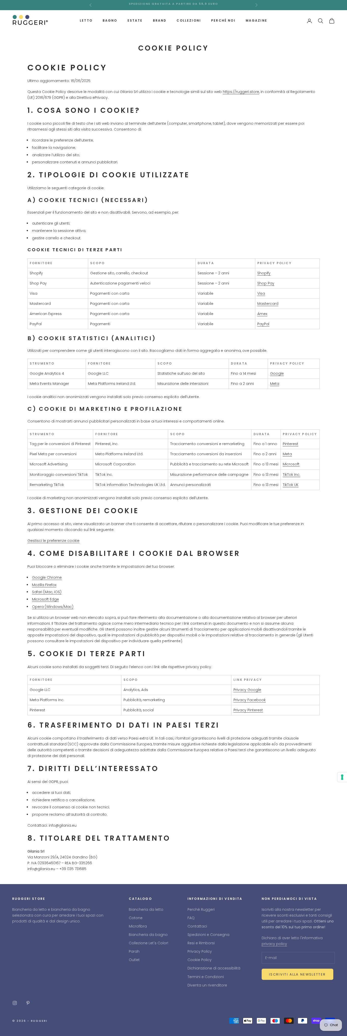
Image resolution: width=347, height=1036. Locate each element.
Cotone (136, 917)
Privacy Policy (199, 951)
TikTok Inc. (291, 474)
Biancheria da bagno (148, 934)
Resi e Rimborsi (201, 943)
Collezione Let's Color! (148, 943)
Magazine (256, 20)
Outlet (134, 959)
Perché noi (223, 20)
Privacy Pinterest (248, 710)
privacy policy (274, 943)
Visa (261, 293)
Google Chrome (47, 577)
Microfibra (138, 926)
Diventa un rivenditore (207, 985)
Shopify (264, 273)
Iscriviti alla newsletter (297, 974)
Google (277, 373)
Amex (262, 313)
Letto (86, 20)
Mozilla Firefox (44, 584)
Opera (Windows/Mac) (52, 606)
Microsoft (291, 464)
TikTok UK (290, 484)
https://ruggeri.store (241, 91)
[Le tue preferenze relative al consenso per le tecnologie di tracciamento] (342, 777)
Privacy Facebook (249, 699)
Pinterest (290, 443)
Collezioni (189, 20)
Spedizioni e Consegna (208, 934)
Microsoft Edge (45, 599)
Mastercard (267, 303)
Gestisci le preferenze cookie (53, 540)
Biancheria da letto (146, 909)
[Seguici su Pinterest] (27, 1003)
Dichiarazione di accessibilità (213, 968)
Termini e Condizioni (205, 976)
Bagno (110, 20)
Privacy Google (247, 689)
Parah (134, 951)
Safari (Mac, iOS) (46, 591)
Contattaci (197, 926)
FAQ (191, 917)
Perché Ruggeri (201, 909)
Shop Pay (265, 283)
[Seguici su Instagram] (14, 1003)
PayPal (263, 323)
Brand (160, 20)
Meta (274, 383)
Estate (135, 20)
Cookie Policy (199, 959)
